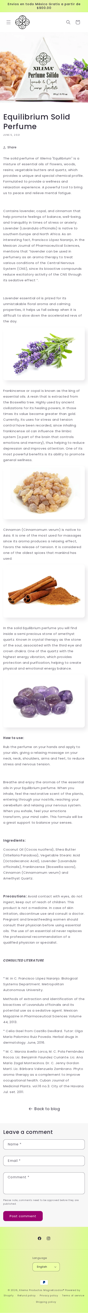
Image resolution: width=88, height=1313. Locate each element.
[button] (8, 22)
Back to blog (47, 1108)
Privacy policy (49, 1295)
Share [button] (12, 147)
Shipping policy (46, 1302)
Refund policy (27, 1295)
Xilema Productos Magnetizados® (41, 1290)
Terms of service (73, 1295)
